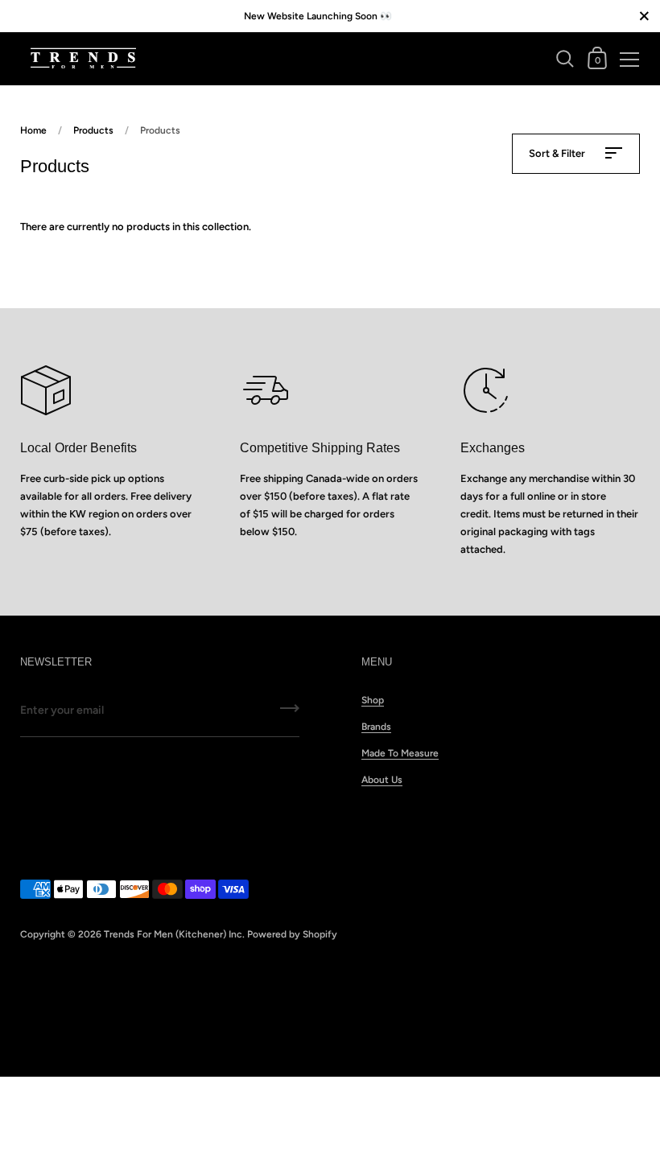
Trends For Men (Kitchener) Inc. (174, 934)
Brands (376, 726)
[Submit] (289, 713)
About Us (381, 779)
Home (33, 130)
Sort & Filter (558, 153)
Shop (372, 700)
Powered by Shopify (292, 934)
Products (93, 130)
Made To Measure (400, 753)
